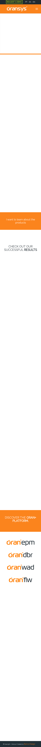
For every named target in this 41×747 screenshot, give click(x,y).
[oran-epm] (20, 543)
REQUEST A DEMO (14, 2)
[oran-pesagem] (20, 568)
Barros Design (29, 744)
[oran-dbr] (20, 555)
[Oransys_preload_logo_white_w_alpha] (17, 8)
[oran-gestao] (20, 580)
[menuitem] (14, 2)
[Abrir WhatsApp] (5, 741)
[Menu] (37, 9)
